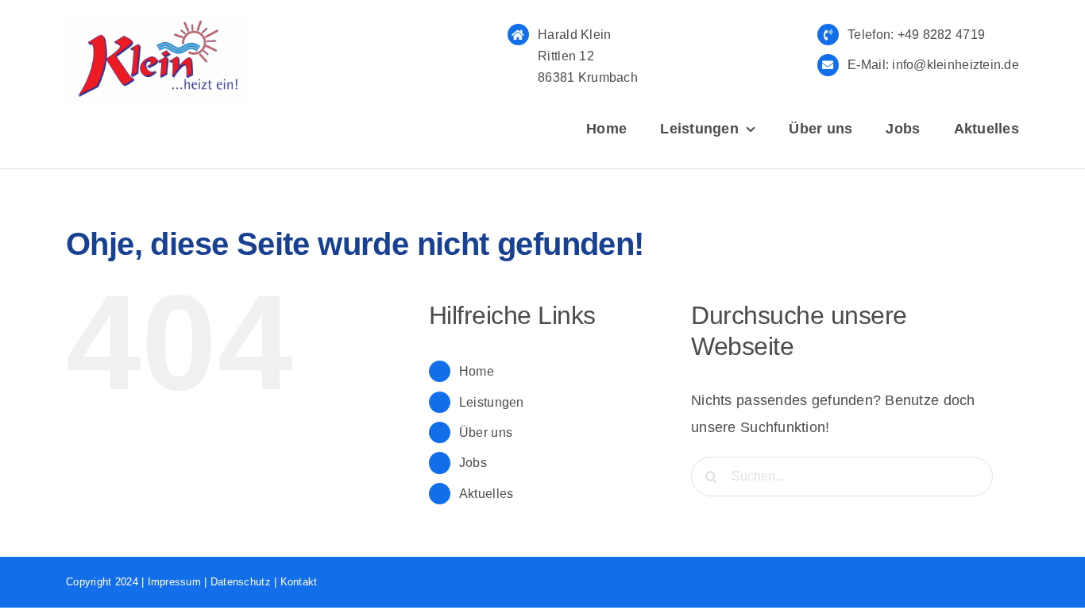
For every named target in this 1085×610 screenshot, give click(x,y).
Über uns (485, 432)
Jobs (473, 462)
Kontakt (299, 582)
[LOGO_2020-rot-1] (157, 23)
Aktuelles (486, 493)
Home (476, 371)
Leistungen (491, 402)
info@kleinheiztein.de (954, 64)
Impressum (174, 582)
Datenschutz (240, 582)
